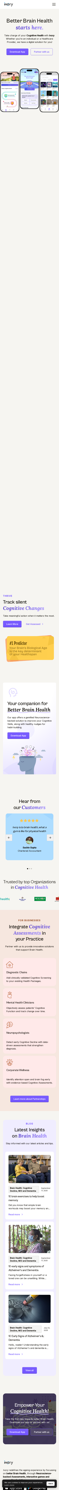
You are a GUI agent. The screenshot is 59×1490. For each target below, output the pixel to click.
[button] (53, 4)
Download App (17, 51)
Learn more (9, 1485)
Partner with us (41, 51)
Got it (50, 1484)
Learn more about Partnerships (29, 1099)
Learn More (12, 624)
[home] (8, 4)
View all (30, 1370)
